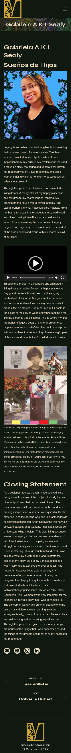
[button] (35, 263)
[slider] (32, 277)
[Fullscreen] (62, 277)
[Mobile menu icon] (65, 9)
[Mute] (57, 277)
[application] (35, 263)
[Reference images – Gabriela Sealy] (35, 385)
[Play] (8, 277)
